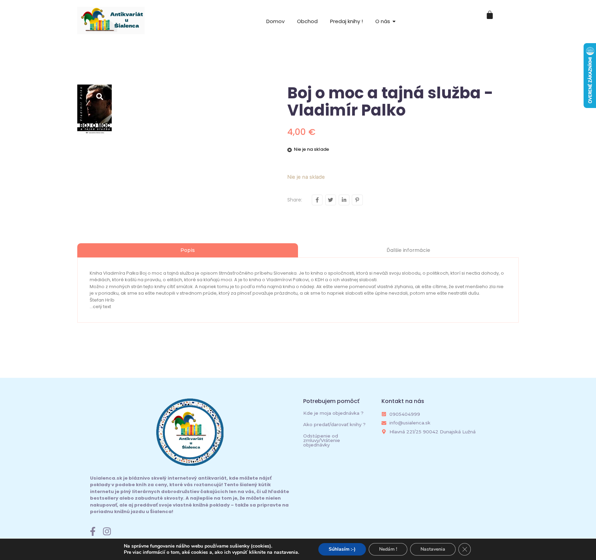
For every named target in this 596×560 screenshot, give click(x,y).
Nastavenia (432, 549)
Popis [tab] (187, 250)
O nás (382, 21)
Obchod (307, 21)
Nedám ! (388, 549)
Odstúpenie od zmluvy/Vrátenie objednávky (321, 440)
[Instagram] (106, 531)
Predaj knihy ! (346, 21)
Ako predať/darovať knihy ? (334, 424)
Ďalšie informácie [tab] (408, 250)
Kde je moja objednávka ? (333, 413)
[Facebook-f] (92, 531)
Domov (275, 21)
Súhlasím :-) (342, 549)
